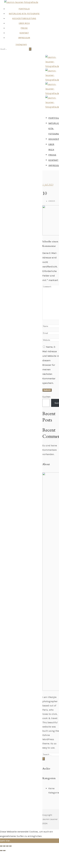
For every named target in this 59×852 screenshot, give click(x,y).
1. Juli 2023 (47, 184)
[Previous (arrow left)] (1, 850)
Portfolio (24, 9)
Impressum (24, 38)
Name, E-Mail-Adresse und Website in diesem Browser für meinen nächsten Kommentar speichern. (50, 364)
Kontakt (24, 33)
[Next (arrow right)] (4, 850)
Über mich (24, 23)
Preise (24, 28)
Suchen (46, 396)
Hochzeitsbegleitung (24, 18)
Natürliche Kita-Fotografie (24, 13)
